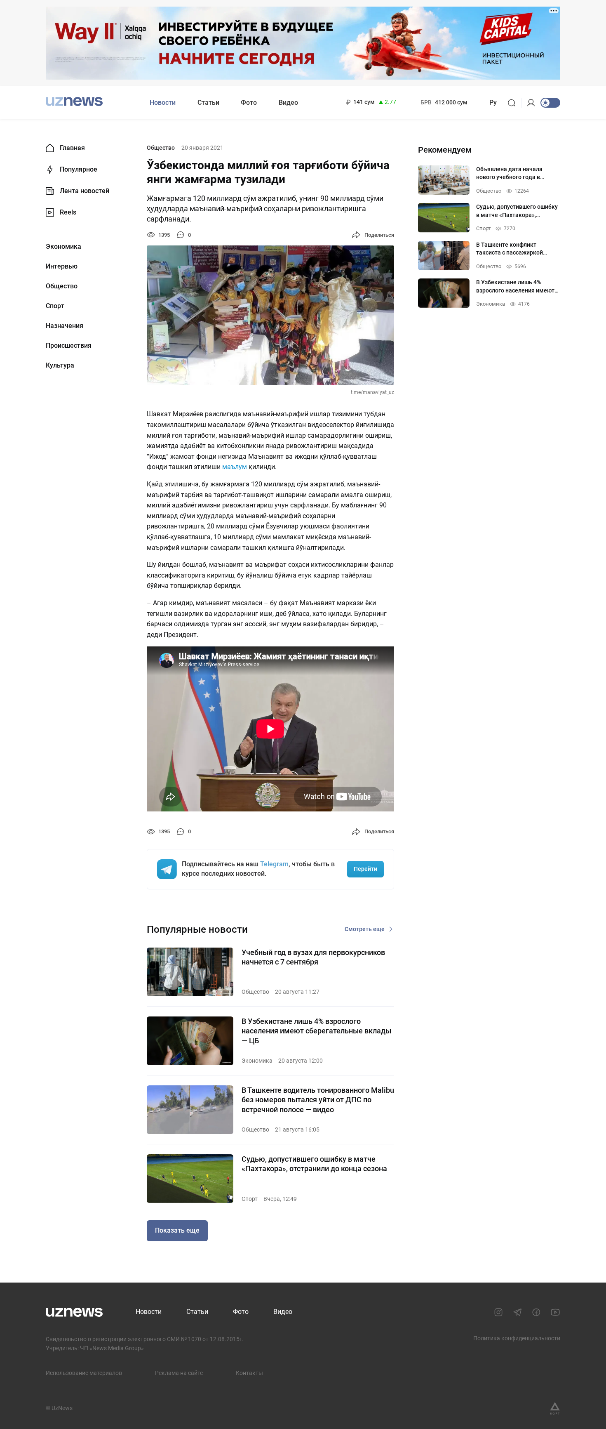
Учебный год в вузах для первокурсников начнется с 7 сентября (313, 957)
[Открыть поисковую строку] (514, 103)
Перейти (365, 868)
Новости (163, 102)
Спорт (55, 306)
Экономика (63, 246)
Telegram (274, 864)
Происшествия (69, 345)
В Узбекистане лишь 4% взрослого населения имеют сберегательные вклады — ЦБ (316, 1031)
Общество (62, 286)
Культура (60, 365)
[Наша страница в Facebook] (536, 1312)
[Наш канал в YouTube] (555, 1312)
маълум (234, 467)
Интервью (62, 266)
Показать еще (177, 1230)
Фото (249, 102)
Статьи (208, 102)
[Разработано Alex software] (555, 1408)
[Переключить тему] (550, 103)
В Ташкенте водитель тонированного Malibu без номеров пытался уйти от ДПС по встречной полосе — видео (318, 1100)
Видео (288, 102)
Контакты (249, 1373)
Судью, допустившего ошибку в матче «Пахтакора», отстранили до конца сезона (314, 1164)
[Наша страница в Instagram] (498, 1312)
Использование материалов (84, 1373)
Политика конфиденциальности (516, 1338)
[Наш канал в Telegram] (517, 1312)
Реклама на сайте (179, 1373)
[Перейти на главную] (74, 101)
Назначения (64, 326)
